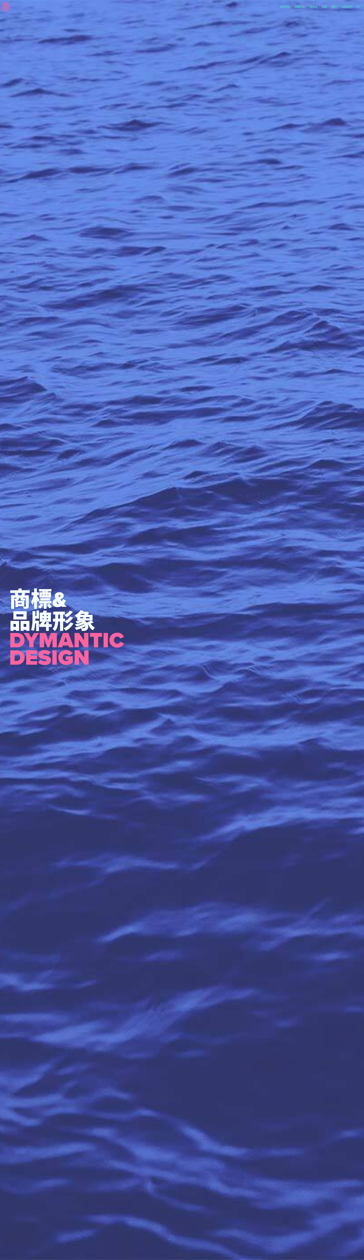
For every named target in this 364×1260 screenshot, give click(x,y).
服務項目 (285, 6)
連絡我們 (346, 6)
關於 (334, 6)
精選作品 (300, 6)
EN (357, 6)
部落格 (313, 6)
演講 (324, 6)
